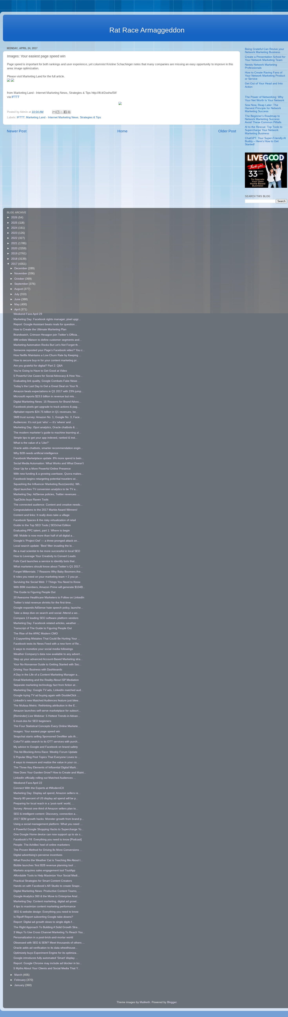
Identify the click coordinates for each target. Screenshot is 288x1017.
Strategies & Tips (90, 117)
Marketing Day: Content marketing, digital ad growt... (46, 901)
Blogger (172, 1002)
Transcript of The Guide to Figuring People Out (43, 628)
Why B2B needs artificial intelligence (36, 453)
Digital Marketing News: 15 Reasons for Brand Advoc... (47, 401)
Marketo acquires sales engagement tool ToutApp (44, 870)
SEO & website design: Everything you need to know (46, 911)
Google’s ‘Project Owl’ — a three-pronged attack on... (46, 540)
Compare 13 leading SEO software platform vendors (46, 618)
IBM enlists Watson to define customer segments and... (48, 339)
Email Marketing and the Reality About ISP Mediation (46, 679)
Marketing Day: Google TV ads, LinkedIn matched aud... (48, 690)
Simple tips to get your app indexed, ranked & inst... (45, 437)
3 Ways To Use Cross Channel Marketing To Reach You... (49, 932)
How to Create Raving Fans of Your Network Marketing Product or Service (265, 75)
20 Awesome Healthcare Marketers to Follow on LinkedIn (49, 597)
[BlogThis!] (58, 112)
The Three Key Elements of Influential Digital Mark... (46, 767)
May (17, 304)
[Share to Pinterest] (69, 112)
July (17, 294)
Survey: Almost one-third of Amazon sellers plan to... (46, 808)
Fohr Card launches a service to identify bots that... (45, 561)
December (21, 268)
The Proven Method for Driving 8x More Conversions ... (48, 849)
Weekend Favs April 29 (28, 314)
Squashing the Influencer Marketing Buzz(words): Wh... (48, 484)
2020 (14, 248)
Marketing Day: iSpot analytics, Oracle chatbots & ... (46, 427)
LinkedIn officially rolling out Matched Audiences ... (45, 777)
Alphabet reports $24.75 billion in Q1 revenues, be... (46, 411)
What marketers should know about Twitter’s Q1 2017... (48, 566)
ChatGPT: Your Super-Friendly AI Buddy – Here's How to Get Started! (265, 141)
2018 (14, 258)
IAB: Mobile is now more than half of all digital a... (44, 535)
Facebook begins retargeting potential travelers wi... (46, 478)
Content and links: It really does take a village (42, 515)
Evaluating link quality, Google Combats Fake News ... (47, 380)
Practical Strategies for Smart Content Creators (43, 880)
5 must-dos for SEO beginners (32, 721)
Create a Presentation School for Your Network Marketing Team (265, 58)
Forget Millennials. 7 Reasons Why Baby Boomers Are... (48, 571)
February (20, 979)
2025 (14, 222)
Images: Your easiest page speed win (37, 731)
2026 (14, 217)
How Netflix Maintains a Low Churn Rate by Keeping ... (47, 355)
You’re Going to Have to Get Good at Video (40, 370)
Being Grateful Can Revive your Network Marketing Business (264, 51)
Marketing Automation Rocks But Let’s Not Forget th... (47, 344)
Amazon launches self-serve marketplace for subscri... (47, 710)
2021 (14, 243)
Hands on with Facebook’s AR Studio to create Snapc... (48, 885)
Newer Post (16, 131)
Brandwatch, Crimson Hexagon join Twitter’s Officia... (46, 334)
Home (122, 131)
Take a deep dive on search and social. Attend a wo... (47, 612)
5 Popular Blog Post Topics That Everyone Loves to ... (47, 757)
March (18, 974)
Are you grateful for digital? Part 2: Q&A (38, 365)
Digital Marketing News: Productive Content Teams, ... (47, 891)
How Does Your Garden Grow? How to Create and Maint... (50, 772)
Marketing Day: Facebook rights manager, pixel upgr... (47, 319)
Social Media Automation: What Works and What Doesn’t (49, 463)
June (17, 299)
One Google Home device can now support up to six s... (48, 834)
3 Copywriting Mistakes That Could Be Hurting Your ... (47, 638)
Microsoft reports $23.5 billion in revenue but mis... (45, 396)
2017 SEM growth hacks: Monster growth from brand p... (49, 818)
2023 (14, 232)
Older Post (227, 131)
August (19, 288)
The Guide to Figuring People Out (34, 592)
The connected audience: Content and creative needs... (48, 504)
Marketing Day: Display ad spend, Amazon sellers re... (47, 793)
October (19, 278)
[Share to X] (61, 112)
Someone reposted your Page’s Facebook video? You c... (49, 350)
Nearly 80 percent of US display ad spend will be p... (46, 798)
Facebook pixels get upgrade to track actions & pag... (47, 406)
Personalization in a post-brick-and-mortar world (43, 937)
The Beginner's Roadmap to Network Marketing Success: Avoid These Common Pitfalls (263, 119)
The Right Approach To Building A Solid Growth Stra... (47, 927)
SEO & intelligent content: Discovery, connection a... (46, 813)
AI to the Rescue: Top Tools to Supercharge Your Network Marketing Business (263, 130)
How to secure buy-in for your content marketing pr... (46, 360)
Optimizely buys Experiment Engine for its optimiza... (46, 952)
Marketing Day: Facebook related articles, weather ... (46, 623)
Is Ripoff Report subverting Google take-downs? (43, 916)
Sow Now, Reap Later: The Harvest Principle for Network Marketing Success (263, 108)
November (21, 273)
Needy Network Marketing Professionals (261, 66)
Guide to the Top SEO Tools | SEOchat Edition (42, 525)
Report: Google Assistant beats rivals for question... (45, 324)
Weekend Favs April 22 (28, 782)
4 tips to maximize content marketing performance (45, 906)
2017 (14, 263)
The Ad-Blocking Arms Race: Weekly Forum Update (45, 752)
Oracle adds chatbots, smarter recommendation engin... (48, 448)
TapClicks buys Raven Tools (31, 499)
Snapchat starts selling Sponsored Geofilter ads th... (46, 736)
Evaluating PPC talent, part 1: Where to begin (42, 530)
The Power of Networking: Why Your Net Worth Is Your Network (264, 99)
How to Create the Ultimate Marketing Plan (40, 329)
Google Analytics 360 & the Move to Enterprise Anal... (47, 896)
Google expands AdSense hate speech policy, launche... (48, 607)
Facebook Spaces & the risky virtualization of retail (45, 520)
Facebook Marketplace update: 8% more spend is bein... (49, 458)
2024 (14, 227)
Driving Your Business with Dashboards (38, 669)
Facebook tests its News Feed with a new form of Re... (47, 643)
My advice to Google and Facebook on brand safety (46, 746)
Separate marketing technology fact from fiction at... (46, 685)
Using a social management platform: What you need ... (48, 824)
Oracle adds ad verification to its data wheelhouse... (46, 947)
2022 (14, 238)
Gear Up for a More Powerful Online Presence (42, 468)
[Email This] (54, 112)
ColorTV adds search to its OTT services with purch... (47, 741)
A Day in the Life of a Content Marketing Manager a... (47, 674)
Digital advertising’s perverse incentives (38, 855)
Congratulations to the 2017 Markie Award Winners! (45, 509)
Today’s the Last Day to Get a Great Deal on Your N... (47, 386)
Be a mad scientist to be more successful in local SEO (47, 551)
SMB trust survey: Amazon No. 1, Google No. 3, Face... (48, 417)
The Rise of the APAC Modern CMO (36, 633)
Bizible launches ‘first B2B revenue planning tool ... (45, 865)
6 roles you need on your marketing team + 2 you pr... (47, 576)
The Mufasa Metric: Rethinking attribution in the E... (45, 705)
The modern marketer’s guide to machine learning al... (47, 432)
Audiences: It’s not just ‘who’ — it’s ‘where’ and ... (44, 422)
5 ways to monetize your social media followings (43, 649)
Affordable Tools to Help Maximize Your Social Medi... (47, 875)
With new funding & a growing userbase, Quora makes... (48, 473)
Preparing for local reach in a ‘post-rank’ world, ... (44, 803)
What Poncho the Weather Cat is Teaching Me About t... (48, 860)
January (19, 985)
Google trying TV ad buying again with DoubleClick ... (46, 695)
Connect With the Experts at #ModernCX (39, 788)
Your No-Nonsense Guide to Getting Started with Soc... (48, 664)
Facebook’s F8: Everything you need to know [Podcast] (48, 839)
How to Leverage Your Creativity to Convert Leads (45, 556)
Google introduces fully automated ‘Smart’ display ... (46, 957)
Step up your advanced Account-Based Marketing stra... (48, 659)
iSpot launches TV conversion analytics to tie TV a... (46, 489)
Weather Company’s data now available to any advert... (48, 654)
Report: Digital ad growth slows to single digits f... (44, 921)
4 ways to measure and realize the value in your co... (46, 762)
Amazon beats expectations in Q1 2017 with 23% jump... (48, 391)
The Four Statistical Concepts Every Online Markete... (47, 726)
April (17, 309)
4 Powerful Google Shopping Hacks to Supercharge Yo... (49, 829)
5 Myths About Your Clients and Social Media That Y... (47, 968)
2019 (14, 253)
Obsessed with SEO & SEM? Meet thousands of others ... (49, 942)
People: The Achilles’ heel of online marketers (42, 844)
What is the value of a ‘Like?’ (31, 442)
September (21, 283)
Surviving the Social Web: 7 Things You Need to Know (47, 582)
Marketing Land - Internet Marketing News (52, 117)
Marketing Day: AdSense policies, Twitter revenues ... (46, 494)
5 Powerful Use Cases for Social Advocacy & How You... (48, 375)
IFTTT (15, 96)
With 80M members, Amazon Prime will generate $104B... (49, 587)
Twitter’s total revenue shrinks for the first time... (43, 602)
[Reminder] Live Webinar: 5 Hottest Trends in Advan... (47, 715)
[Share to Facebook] (65, 112)
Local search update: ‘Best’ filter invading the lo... (44, 545)
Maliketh (145, 1002)
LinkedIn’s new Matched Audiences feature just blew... (47, 700)
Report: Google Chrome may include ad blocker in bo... (48, 963)
